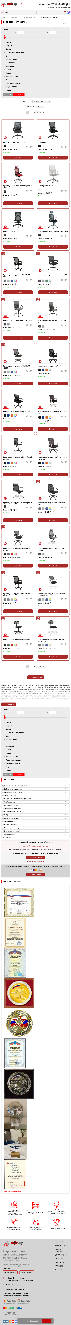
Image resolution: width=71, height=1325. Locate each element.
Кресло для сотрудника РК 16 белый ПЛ (52, 412)
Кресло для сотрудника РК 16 (49, 366)
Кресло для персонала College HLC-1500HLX (52, 549)
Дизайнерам (61, 1254)
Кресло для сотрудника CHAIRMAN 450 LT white (51, 595)
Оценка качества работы (35, 861)
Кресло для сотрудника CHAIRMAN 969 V (16, 595)
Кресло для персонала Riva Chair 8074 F (52, 321)
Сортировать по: (26, 101)
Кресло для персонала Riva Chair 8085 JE (52, 276)
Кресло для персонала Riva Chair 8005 (18, 320)
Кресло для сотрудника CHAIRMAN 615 (51, 504)
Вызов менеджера (35, 857)
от (16, 712)
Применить (19, 775)
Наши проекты (59, 1250)
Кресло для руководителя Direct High (53, 231)
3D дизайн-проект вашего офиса (35, 846)
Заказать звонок (10, 1272)
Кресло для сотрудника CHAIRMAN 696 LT (16, 367)
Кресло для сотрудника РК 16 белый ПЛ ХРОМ (52, 458)
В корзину (18, 158)
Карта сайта (7, 1268)
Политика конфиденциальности (17, 1293)
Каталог (58, 1242)
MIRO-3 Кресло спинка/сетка (14, 142)
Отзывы (59, 1266)
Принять (46, 1321)
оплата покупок (35, 874)
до (48, 712)
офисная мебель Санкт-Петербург (12, 1266)
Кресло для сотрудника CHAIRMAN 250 (16, 640)
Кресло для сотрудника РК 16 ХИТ (16, 411)
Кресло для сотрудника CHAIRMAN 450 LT (16, 549)
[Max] (67, 13)
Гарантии (59, 1262)
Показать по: (31, 106)
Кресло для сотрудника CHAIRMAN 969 (16, 276)
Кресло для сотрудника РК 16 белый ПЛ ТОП (17, 458)
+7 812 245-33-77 (43, 4)
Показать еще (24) (35, 677)
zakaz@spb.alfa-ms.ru (15, 1289)
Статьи (58, 1269)
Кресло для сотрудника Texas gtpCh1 (18, 503)
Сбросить (7, 775)
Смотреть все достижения (12, 1191)
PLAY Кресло (43, 142)
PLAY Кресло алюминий (47, 186)
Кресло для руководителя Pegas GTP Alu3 (17, 187)
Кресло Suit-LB (9, 231)
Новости (59, 1258)
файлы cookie (34, 1321)
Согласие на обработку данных (16, 1296)
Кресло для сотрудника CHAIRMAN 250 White (51, 640)
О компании (61, 1245)
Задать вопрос (26, 1272)
